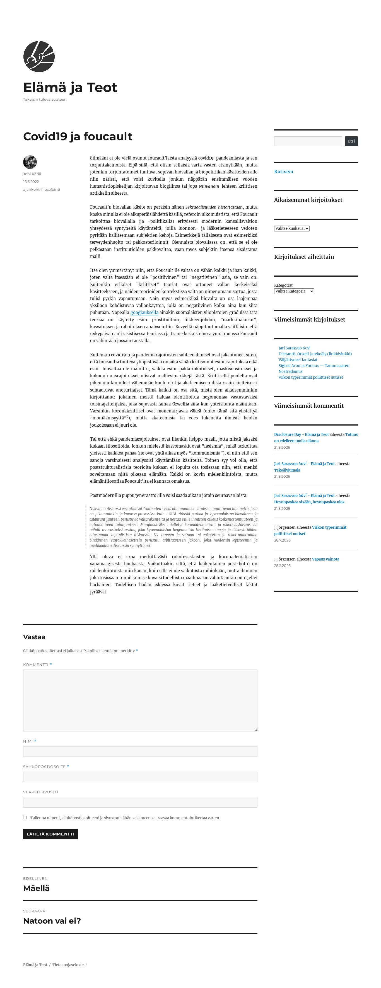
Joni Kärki (32, 173)
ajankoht (31, 189)
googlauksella (144, 312)
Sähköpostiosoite (46, 766)
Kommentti (37, 664)
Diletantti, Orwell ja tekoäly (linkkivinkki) (315, 354)
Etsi (351, 141)
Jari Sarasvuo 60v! (295, 348)
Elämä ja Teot (70, 87)
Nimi (30, 741)
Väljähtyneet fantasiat (298, 359)
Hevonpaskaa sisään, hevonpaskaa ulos (309, 502)
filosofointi (50, 189)
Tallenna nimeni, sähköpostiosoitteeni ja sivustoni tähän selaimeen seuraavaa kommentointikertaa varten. (125, 818)
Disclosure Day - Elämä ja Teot (301, 434)
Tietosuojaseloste (68, 965)
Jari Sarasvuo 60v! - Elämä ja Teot (304, 464)
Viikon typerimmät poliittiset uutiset (311, 377)
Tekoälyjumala (287, 470)
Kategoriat (283, 285)
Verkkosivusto (40, 792)
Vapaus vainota (325, 559)
